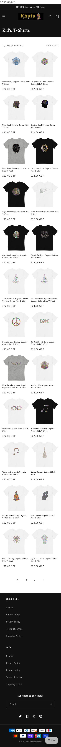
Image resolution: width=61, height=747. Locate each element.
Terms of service (14, 628)
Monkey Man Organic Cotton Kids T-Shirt (43, 386)
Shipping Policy (14, 636)
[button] (3, 16)
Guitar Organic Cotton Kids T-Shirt (43, 473)
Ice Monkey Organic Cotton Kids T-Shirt (16, 82)
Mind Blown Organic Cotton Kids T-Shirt (44, 212)
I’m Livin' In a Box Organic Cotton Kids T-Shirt (42, 82)
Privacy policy (13, 621)
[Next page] (43, 579)
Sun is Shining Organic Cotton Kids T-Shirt (15, 560)
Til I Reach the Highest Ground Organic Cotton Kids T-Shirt (15, 299)
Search (9, 607)
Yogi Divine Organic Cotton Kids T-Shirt (16, 212)
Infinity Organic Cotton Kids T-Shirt (15, 429)
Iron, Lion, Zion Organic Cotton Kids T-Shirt (15, 169)
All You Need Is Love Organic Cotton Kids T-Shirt (43, 343)
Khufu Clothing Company (33, 741)
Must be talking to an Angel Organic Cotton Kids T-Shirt (14, 386)
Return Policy (13, 614)
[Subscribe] (51, 704)
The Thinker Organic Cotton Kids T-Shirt (43, 516)
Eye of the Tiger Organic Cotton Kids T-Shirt (44, 256)
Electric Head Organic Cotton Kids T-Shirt (43, 126)
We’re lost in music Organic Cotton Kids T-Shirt (42, 429)
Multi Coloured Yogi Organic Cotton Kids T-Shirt (14, 516)
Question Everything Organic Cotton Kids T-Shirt (14, 256)
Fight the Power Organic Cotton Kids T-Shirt (44, 560)
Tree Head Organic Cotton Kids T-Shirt (15, 126)
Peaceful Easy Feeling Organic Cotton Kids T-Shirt (14, 343)
